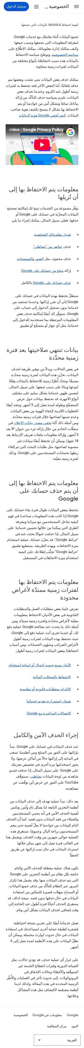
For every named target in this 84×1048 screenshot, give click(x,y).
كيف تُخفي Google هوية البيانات (42, 115)
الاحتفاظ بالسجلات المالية (52, 677)
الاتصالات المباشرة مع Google (49, 713)
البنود (74, 1026)
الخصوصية (21, 1015)
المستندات (24, 259)
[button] (76, 6)
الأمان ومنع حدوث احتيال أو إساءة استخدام (40, 665)
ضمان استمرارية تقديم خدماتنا (49, 701)
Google (72, 1015)
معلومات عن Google (47, 1015)
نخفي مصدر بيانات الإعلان (33, 423)
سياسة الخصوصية (65, 55)
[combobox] (57, 1040)
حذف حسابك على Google (52, 283)
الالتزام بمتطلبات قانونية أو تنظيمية (45, 689)
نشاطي (36, 776)
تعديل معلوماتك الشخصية (52, 235)
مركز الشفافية (57, 1026)
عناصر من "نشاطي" (47, 247)
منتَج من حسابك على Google (42, 271)
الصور (39, 259)
